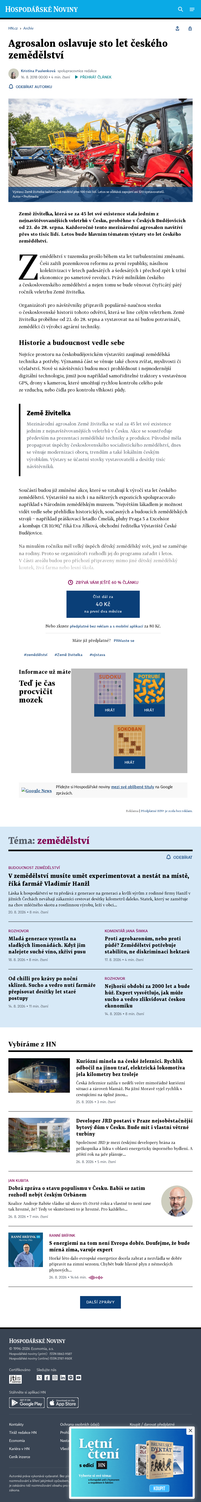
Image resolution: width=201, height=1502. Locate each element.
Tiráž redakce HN (23, 1433)
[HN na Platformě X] (39, 1377)
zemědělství (63, 841)
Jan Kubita (18, 1180)
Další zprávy (100, 1302)
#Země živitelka (68, 654)
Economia (17, 1441)
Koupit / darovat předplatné (152, 1424)
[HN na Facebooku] (47, 1377)
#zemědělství (35, 654)
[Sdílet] (177, 28)
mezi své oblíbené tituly (132, 786)
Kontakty (16, 1424)
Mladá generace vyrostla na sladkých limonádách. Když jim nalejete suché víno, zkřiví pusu (47, 945)
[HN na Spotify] (70, 1377)
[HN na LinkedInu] (62, 1377)
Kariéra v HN (19, 1449)
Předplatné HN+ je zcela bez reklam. (167, 811)
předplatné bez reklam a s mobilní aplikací (106, 626)
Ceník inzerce (19, 1457)
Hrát (110, 710)
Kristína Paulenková (38, 70)
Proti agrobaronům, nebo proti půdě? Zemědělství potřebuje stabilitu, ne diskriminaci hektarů (147, 945)
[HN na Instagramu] (55, 1377)
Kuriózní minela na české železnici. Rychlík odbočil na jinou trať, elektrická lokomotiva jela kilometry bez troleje (130, 1068)
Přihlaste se (124, 640)
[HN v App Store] (63, 1402)
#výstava (97, 654)
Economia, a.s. (42, 1349)
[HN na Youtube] (78, 1377)
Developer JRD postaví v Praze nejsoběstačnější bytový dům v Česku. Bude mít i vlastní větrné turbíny (134, 1127)
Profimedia (31, 196)
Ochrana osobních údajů (79, 1424)
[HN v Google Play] (26, 1402)
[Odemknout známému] (190, 28)
